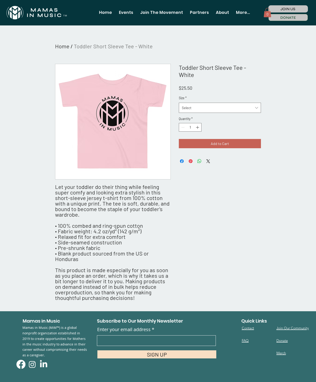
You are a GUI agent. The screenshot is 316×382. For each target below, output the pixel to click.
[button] (126, 12)
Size (183, 98)
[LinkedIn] (43, 364)
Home (62, 46)
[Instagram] (32, 364)
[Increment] (198, 127)
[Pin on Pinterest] (190, 161)
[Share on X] (208, 161)
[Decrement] (182, 127)
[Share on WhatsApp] (199, 161)
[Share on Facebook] (182, 161)
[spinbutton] (190, 127)
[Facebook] (20, 364)
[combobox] (220, 108)
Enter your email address (124, 329)
